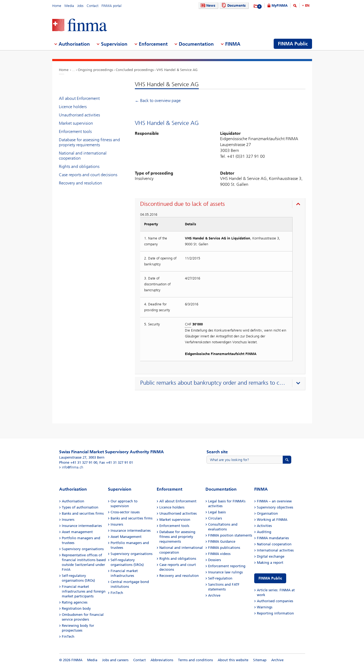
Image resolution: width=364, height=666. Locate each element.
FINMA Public (270, 578)
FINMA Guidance (221, 541)
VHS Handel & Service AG (176, 70)
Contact (92, 6)
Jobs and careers (115, 660)
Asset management (77, 532)
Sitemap (259, 660)
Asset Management (126, 537)
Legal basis (217, 512)
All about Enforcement (79, 98)
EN (307, 5)
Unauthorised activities (79, 114)
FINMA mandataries (273, 538)
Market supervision (76, 123)
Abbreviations (162, 660)
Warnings (264, 607)
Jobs (80, 6)
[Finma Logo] (79, 25)
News (210, 5)
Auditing (264, 532)
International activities (275, 550)
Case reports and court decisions (88, 174)
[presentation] (221, 204)
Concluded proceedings (135, 70)
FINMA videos (219, 554)
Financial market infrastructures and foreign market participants (84, 591)
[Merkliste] (256, 6)
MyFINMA (280, 5)
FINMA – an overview (274, 501)
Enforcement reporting (226, 566)
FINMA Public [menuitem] (293, 44)
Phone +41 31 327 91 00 (78, 462)
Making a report (270, 563)
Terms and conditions (195, 660)
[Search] (295, 6)
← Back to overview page (158, 100)
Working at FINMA (272, 520)
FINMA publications (224, 548)
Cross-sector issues (125, 512)
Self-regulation (220, 578)
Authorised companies (275, 601)
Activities (264, 526)
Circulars (215, 518)
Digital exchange (270, 556)
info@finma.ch (72, 467)
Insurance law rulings (225, 572)
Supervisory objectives (275, 507)
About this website (233, 660)
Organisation (267, 513)
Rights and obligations (79, 166)
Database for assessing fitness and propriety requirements (89, 142)
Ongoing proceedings (95, 70)
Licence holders (73, 106)
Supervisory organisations (83, 549)
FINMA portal (112, 6)
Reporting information (275, 613)
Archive (214, 595)
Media (69, 6)
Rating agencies (74, 602)
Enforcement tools (75, 131)
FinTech (68, 637)
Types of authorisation (80, 507)
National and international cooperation (83, 156)
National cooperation (274, 544)
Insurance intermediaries (82, 526)
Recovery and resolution (80, 183)
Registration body (76, 608)
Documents (236, 5)
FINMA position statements (230, 535)
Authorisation (73, 501)
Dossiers (214, 560)
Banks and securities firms (83, 513)
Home (56, 6)
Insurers (68, 520)
